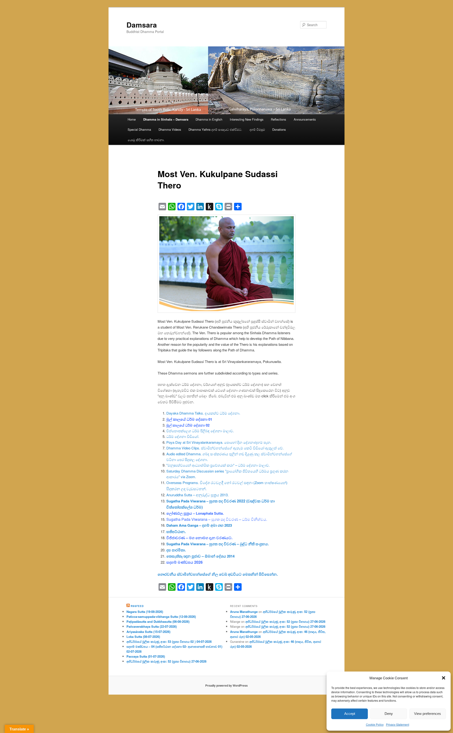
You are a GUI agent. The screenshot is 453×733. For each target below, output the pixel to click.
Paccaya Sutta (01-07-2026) (145, 656)
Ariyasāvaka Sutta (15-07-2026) (148, 631)
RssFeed (137, 606)
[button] (443, 678)
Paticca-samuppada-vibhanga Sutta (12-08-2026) (161, 616)
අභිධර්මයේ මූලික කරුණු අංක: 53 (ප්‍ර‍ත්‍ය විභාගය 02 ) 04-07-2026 (169, 641)
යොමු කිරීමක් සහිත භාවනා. (146, 140)
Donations (279, 129)
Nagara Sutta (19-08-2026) (144, 611)
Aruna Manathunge (244, 611)
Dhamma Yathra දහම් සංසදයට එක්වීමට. (215, 129)
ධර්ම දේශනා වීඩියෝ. (182, 436)
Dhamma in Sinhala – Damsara (165, 119)
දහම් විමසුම (257, 129)
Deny (389, 714)
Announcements (305, 119)
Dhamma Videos (170, 129)
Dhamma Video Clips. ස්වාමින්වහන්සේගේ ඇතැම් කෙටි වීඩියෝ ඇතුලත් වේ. (225, 447)
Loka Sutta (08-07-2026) (143, 636)
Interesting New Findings (247, 119)
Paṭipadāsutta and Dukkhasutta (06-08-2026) (157, 621)
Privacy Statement (397, 724)
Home (132, 119)
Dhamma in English (209, 119)
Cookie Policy (375, 724)
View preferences (427, 714)
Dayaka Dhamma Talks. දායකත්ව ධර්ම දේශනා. (203, 413)
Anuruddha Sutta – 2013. (197, 494)
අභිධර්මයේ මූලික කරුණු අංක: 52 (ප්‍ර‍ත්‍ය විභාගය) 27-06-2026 (166, 661)
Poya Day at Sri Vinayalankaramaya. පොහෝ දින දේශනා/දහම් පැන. (218, 442)
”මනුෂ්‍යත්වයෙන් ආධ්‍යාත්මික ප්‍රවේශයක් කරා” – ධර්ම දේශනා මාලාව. (218, 465)
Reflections (278, 119)
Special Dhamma (139, 129)
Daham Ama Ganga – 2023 (199, 525)
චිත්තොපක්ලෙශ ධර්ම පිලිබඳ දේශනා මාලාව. (200, 430)
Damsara (141, 25)
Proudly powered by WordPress (226, 685)
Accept (349, 714)
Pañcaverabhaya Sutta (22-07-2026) (151, 626)
